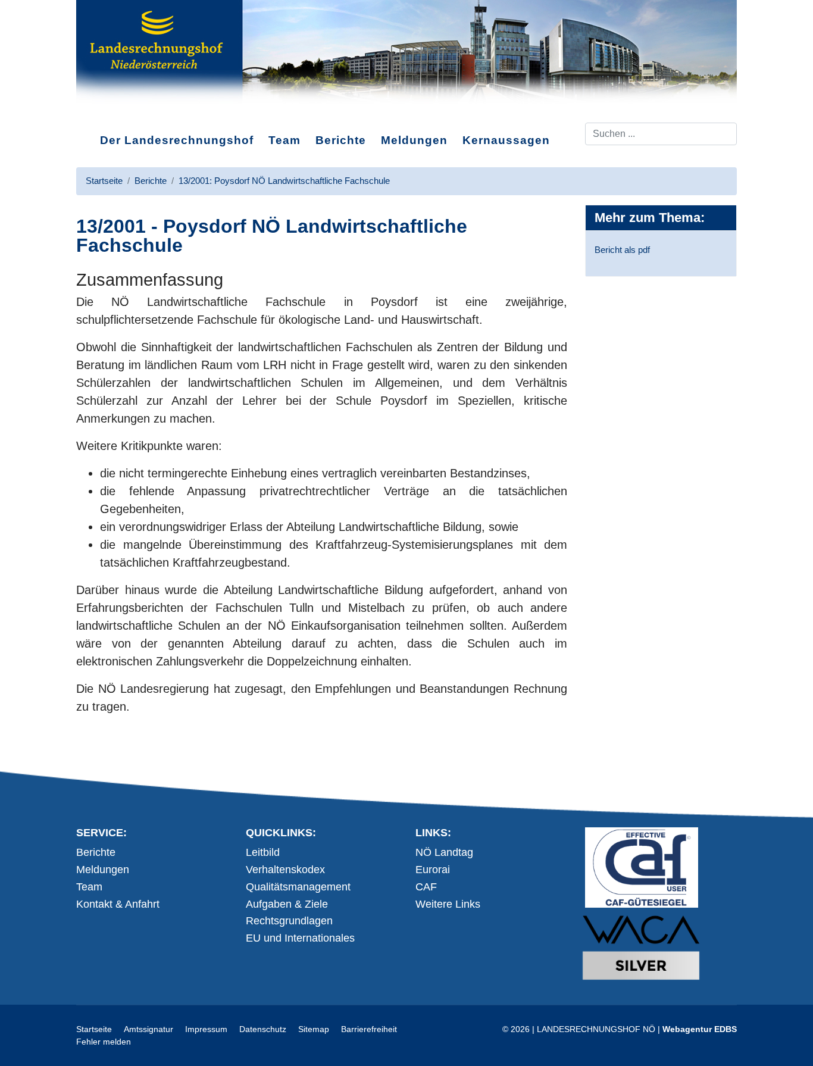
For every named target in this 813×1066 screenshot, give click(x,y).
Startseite (94, 1029)
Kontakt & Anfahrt (118, 904)
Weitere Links (447, 904)
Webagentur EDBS (699, 1029)
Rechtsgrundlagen (289, 921)
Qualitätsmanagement (298, 887)
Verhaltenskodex (285, 870)
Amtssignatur (148, 1029)
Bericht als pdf (622, 250)
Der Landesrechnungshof (177, 140)
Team (284, 140)
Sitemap (313, 1029)
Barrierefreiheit (369, 1029)
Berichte (340, 140)
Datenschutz (262, 1029)
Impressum (206, 1029)
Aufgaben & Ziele (287, 904)
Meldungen (414, 140)
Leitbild (263, 852)
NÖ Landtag (444, 852)
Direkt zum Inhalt (121, 112)
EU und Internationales (300, 938)
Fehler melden (103, 1041)
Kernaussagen (506, 140)
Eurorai (432, 870)
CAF (426, 887)
